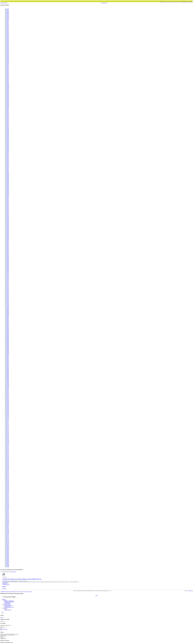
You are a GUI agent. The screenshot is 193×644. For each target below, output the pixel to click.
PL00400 (7, 142)
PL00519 (7, 205)
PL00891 (7, 339)
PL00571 (7, 212)
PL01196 (7, 437)
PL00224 (7, 78)
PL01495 (7, 507)
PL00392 (7, 134)
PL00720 (7, 288)
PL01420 (7, 499)
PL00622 (7, 252)
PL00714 (7, 282)
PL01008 (7, 386)
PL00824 (7, 329)
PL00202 (7, 56)
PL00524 (7, 210)
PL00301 (7, 99)
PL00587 (7, 218)
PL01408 (7, 489)
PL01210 (7, 444)
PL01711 (7, 535)
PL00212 (7, 66)
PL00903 (7, 347)
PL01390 (7, 484)
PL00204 (7, 58)
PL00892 (7, 340)
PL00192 (7, 46)
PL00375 (7, 125)
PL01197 (7, 438)
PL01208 (7, 442)
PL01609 (7, 522)
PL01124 (7, 431)
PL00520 (7, 206)
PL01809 (7, 542)
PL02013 (7, 556)
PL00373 (7, 124)
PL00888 (7, 336)
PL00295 (7, 93)
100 (190, 590)
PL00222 (7, 76)
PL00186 (7, 40)
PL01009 (7, 387)
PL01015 (7, 393)
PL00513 (7, 199)
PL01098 (7, 413)
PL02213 (7, 561)
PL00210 (7, 64)
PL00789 (7, 298)
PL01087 (7, 404)
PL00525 (7, 211)
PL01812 (7, 544)
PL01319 (7, 477)
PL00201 (7, 55)
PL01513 (7, 513)
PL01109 (7, 418)
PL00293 (7, 91)
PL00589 (7, 220)
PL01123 (7, 430)
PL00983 (7, 369)
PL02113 (7, 559)
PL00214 (7, 68)
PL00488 (7, 176)
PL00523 (7, 209)
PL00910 (7, 354)
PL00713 (7, 281)
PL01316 (7, 475)
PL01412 (7, 493)
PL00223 (7, 77)
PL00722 (7, 290)
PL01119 (7, 427)
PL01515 (7, 514)
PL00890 (7, 338)
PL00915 (7, 359)
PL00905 (7, 349)
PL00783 (7, 293)
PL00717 (7, 285)
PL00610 (7, 240)
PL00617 (7, 247)
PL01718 (7, 538)
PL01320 (7, 478)
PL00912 (7, 356)
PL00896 (7, 344)
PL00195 (7, 49)
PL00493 (7, 181)
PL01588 (7, 520)
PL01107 (7, 416)
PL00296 (7, 94)
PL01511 (7, 511)
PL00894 (7, 342)
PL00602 (7, 232)
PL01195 (7, 436)
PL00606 (7, 236)
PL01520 (7, 517)
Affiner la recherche (13, 571)
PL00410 (7, 152)
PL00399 (7, 141)
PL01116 (7, 425)
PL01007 (7, 385)
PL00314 (7, 112)
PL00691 (7, 262)
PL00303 (7, 101)
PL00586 (7, 217)
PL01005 (7, 383)
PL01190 (7, 434)
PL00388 (7, 130)
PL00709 (7, 277)
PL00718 (7, 286)
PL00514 (7, 200)
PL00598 (7, 229)
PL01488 (7, 505)
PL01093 (7, 408)
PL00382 (7, 126)
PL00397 (7, 139)
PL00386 (7, 129)
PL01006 (7, 384)
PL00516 (7, 202)
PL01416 (7, 496)
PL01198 (7, 439)
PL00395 (7, 137)
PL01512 (7, 512)
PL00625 (7, 255)
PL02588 (7, 566)
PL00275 (7, 81)
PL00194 (7, 48)
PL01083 (7, 403)
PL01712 (7, 536)
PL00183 (7, 37)
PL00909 (7, 353)
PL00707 (7, 275)
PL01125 (7, 432)
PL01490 (7, 506)
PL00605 (7, 235)
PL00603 (7, 233)
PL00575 (7, 214)
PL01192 (7, 435)
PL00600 (7, 231)
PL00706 (7, 274)
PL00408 (7, 150)
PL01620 (7, 529)
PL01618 (7, 528)
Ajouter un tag (4, 583)
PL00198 (7, 52)
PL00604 (7, 234)
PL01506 (7, 508)
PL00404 (7, 146)
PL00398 (7, 140)
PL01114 (7, 423)
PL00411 (7, 153)
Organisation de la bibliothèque (9, 601)
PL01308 (7, 468)
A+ (2, 613)
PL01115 (7, 424)
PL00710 (7, 278)
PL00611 (7, 241)
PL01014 (7, 392)
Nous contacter (4, 608)
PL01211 (7, 445)
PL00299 (7, 97)
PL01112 (7, 421)
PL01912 (7, 549)
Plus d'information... (5, 582)
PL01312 (7, 472)
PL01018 (7, 396)
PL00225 (7, 79)
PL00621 (7, 251)
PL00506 (7, 192)
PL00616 (7, 246)
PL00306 (7, 104)
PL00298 (7, 96)
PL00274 (7, 80)
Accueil (1, 615)
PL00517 (7, 203)
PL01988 (7, 554)
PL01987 (7, 553)
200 (192, 590)
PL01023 (7, 400)
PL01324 (7, 481)
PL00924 (7, 367)
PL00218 (7, 72)
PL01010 (7, 388)
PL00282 (7, 82)
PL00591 (7, 222)
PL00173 (7, 35)
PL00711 (7, 279)
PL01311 (7, 471)
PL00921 (7, 365)
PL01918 (7, 551)
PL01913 (7, 550)
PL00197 (7, 51)
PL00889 (7, 337)
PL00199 (7, 53)
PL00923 (7, 366)
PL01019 (7, 397)
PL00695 (7, 266)
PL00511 (7, 197)
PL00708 (7, 276)
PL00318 (7, 116)
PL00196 (7, 50)
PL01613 (7, 526)
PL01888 (7, 548)
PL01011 (7, 389)
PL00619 (7, 249)
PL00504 (7, 190)
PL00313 (7, 111)
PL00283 (7, 83)
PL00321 (7, 119)
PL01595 (7, 521)
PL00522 (7, 208)
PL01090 (7, 406)
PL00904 (7, 348)
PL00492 (7, 180)
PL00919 (7, 363)
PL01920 (7, 552)
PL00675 (7, 256)
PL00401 (7, 143)
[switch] (5, 627)
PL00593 (7, 224)
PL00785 (7, 294)
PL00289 (7, 87)
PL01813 (7, 545)
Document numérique (6, 584)
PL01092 (7, 407)
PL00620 (7, 250)
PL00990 (7, 372)
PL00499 (7, 187)
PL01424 (7, 502)
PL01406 (7, 487)
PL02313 (7, 563)
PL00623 (7, 253)
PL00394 (7, 136)
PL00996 (7, 378)
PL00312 (7, 110)
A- (2, 611)
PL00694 (7, 265)
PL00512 (7, 198)
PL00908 (7, 352)
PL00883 (7, 332)
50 (189, 590)
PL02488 (7, 565)
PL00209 (7, 63)
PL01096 (7, 411)
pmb (31, 591)
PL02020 (7, 557)
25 (188, 590)
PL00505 (7, 191)
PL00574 (7, 213)
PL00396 (7, 138)
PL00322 (7, 120)
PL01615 (7, 527)
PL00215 (7, 69)
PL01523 (7, 518)
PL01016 (7, 394)
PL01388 (7, 483)
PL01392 (7, 485)
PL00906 (7, 350)
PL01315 (7, 474)
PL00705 (7, 273)
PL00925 (7, 368)
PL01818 (7, 546)
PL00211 (7, 65)
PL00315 (7, 113)
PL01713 (7, 537)
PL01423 (7, 501)
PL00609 (7, 239)
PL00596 (7, 227)
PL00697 (7, 268)
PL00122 (7, 31)
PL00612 (7, 242)
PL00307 (7, 105)
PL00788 (7, 297)
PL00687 (7, 259)
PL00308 (7, 106)
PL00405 (7, 147)
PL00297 (7, 95)
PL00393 (7, 135)
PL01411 (7, 492)
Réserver (4, 586)
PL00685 (7, 258)
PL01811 (7, 543)
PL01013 (7, 391)
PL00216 (7, 70)
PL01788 (7, 541)
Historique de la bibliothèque (9, 600)
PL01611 (7, 524)
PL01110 (7, 419)
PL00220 (7, 74)
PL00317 (7, 115)
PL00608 (7, 238)
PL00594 (7, 225)
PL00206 (7, 60)
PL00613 (7, 243)
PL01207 (7, 441)
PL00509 (7, 195)
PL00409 (7, 151)
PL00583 (7, 215)
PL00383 (7, 127)
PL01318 (7, 476)
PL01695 (7, 532)
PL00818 (7, 324)
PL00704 (7, 272)
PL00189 (7, 43)
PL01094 (7, 409)
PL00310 (7, 108)
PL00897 (7, 345)
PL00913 (7, 357)
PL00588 (7, 219)
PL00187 (7, 41)
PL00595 (7, 226)
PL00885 (7, 333)
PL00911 (7, 355)
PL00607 (7, 237)
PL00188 (7, 42)
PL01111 (7, 420)
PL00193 (7, 47)
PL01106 (7, 415)
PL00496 (7, 184)
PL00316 (7, 114)
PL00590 (7, 221)
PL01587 (7, 519)
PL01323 (7, 480)
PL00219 (7, 73)
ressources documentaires (6, 604)
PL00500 (7, 188)
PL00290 (7, 88)
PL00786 (7, 295)
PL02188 (7, 560)
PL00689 (7, 260)
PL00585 (7, 216)
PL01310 (7, 470)
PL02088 (7, 558)
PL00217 (7, 71)
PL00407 (7, 149)
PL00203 (7, 57)
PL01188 (7, 433)
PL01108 (7, 417)
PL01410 (7, 491)
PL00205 (7, 59)
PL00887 (7, 335)
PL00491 (7, 179)
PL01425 (7, 503)
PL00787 (7, 296)
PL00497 (7, 185)
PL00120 (7, 29)
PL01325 (7, 482)
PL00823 (7, 328)
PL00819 (7, 325)
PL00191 (7, 45)
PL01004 (7, 382)
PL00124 (7, 33)
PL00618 (7, 248)
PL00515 (7, 201)
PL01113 (7, 422)
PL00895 (7, 343)
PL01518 (7, 515)
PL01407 (7, 488)
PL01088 (7, 405)
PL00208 (7, 62)
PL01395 (7, 486)
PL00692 (7, 263)
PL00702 (7, 270)
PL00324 (7, 122)
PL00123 (7, 32)
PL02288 (7, 562)
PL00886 (7, 334)
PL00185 (7, 39)
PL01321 (7, 479)
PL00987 (7, 370)
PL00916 (7, 360)
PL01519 (7, 516)
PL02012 (7, 555)
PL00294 (7, 92)
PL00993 (7, 375)
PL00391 (7, 133)
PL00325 (7, 123)
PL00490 (7, 178)
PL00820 (7, 326)
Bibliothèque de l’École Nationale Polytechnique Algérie (10, 591)
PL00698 (7, 269)
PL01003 (7, 381)
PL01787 (7, 540)
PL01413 (7, 494)
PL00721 (7, 289)
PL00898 (7, 346)
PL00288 (7, 86)
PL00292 (7, 90)
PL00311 (7, 109)
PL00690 (7, 261)
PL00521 (7, 207)
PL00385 (7, 128)
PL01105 (7, 414)
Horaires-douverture (7, 602)
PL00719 (7, 287)
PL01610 (7, 523)
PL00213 (7, 67)
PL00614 (7, 244)
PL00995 (7, 377)
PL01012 (7, 390)
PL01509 (7, 509)
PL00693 (7, 264)
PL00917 (7, 361)
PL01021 (7, 399)
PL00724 (7, 291)
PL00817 (7, 323)
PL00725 (7, 292)
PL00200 (7, 54)
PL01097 (7, 412)
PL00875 (7, 331)
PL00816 (7, 322)
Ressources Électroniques (8, 605)
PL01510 (7, 510)
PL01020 (7, 398)
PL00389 (7, 131)
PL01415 (7, 495)
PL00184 (7, 38)
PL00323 (7, 121)
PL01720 (7, 539)
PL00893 (7, 341)
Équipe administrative (7, 609)
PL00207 (7, 61)
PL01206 (7, 440)
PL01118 (7, 426)
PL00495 (7, 183)
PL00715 (7, 283)
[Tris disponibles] (6, 571)
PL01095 (7, 410)
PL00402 (7, 144)
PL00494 (7, 182)
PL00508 (7, 194)
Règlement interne (7, 603)
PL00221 (7, 75)
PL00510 (7, 196)
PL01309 (7, 469)
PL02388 (7, 564)
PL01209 (7, 443)
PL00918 (7, 362)
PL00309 (7, 107)
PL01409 (7, 490)
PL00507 (7, 193)
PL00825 (7, 330)
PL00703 (7, 271)
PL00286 (7, 85)
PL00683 (7, 257)
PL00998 (7, 380)
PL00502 (7, 189)
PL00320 (7, 118)
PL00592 (7, 223)
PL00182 (7, 36)
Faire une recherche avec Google (24, 591)
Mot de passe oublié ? (3, 629)
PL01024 (7, 401)
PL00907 (7, 351)
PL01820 (7, 547)
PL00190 (7, 44)
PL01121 (7, 429)
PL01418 (7, 497)
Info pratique (4, 599)
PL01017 (7, 395)
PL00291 (7, 89)
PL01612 (7, 525)
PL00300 (7, 98)
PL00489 (7, 177)
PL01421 (7, 500)
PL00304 (7, 102)
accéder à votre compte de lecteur (5, 625)
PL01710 (7, 534)
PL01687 (7, 530)
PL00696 (7, 267)
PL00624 (7, 254)
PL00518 (7, 204)
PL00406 (7, 148)
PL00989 (7, 371)
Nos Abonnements (7, 606)
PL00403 (7, 145)
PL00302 (7, 100)
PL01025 (7, 402)
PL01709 (7, 533)
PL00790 (7, 299)
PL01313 (7, 473)
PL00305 (7, 103)
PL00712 (7, 280)
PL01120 (7, 428)
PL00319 (7, 117)
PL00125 (7, 34)
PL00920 (7, 364)
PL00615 (7, 245)
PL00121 (7, 30)
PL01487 (7, 504)
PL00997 (7, 379)
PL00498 (7, 186)
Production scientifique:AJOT (9, 607)
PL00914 (7, 358)
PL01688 (7, 531)
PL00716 (7, 284)
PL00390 (7, 132)
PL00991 (7, 373)
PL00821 (7, 327)
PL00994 (7, 376)
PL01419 (7, 498)
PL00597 (7, 228)
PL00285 (7, 84)
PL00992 (7, 374)
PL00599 (7, 230)
